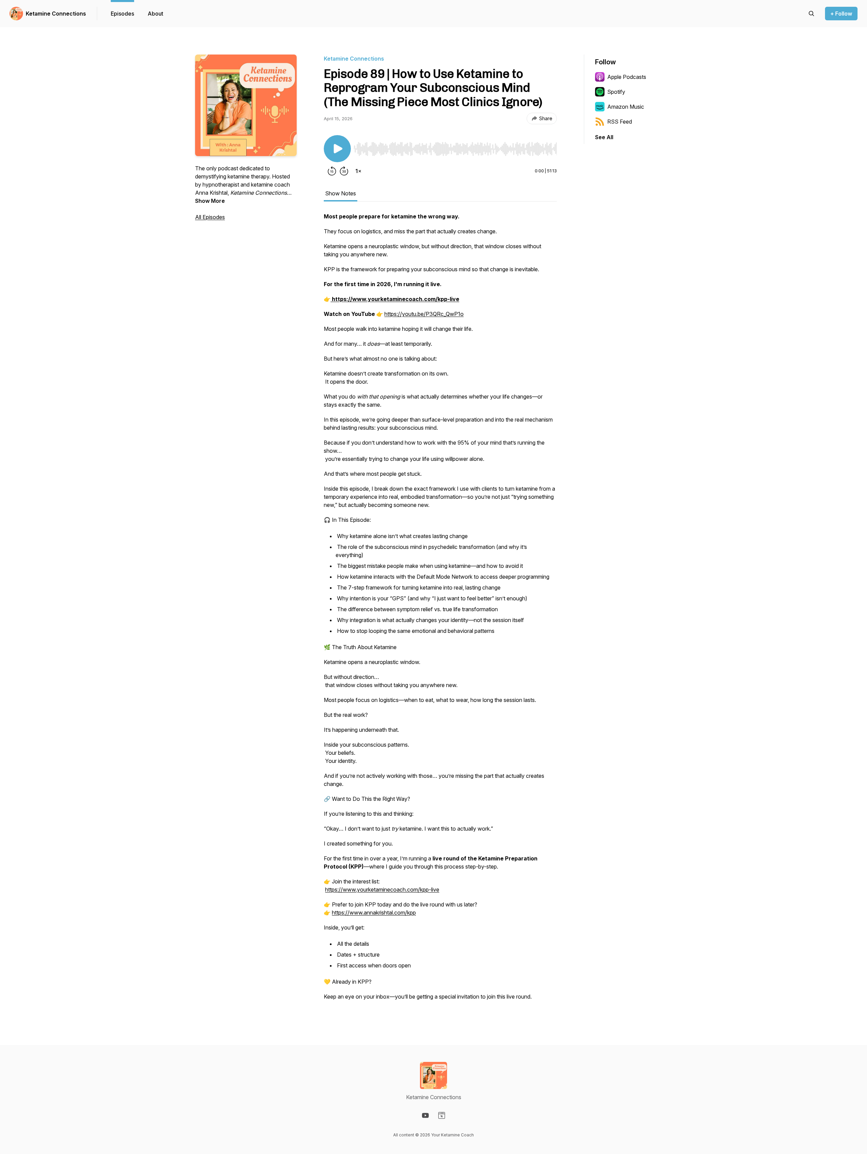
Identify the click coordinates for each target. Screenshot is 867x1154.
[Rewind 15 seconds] (332, 171)
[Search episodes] (811, 13)
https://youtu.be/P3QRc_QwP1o (424, 314)
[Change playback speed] (358, 171)
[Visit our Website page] (441, 1115)
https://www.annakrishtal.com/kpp (374, 912)
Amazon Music (625, 106)
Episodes (122, 13)
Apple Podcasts (626, 76)
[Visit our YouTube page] (425, 1115)
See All (604, 137)
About (155, 13)
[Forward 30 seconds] (344, 171)
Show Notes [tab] (340, 193)
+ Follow (841, 13)
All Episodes (210, 217)
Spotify (616, 91)
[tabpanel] (440, 609)
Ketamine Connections (56, 13)
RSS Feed (619, 121)
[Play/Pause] (337, 148)
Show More (210, 200)
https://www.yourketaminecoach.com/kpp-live (382, 889)
